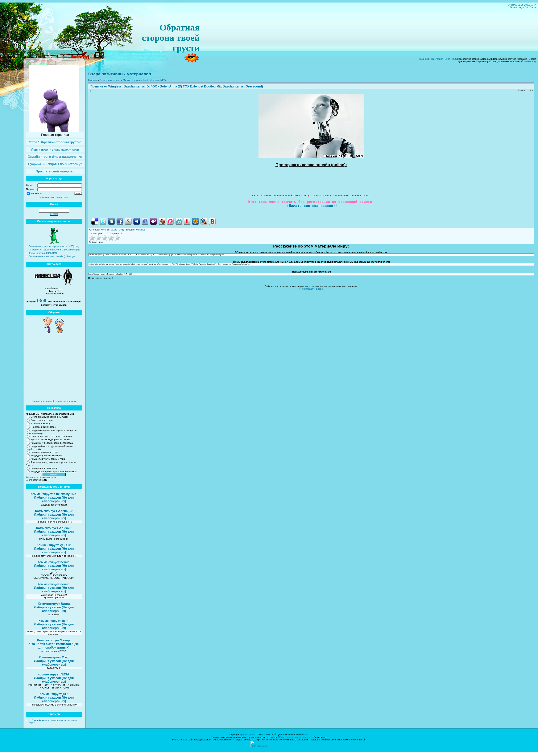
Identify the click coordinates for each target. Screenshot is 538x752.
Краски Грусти (247, 734)
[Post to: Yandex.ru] (187, 221)
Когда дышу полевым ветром (46, 455)
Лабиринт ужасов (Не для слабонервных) (54, 499)
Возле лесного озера (42, 420)
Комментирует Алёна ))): (54, 511)
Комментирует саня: (54, 620)
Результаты (32, 477)
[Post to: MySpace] (136, 221)
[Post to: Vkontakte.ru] (212, 221)
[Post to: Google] (128, 221)
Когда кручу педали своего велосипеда (52, 443)
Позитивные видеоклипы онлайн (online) (50, 256)
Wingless (115, 86)
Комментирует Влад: (54, 603)
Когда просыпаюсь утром (44, 452)
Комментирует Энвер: (54, 640)
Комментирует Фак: (54, 657)
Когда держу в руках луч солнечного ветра (53, 471)
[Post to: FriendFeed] (145, 221)
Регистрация (436, 59)
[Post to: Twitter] (103, 221)
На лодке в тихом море (43, 427)
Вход (447, 59)
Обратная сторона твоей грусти (295, 737)
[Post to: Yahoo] (153, 221)
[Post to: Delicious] (94, 221)
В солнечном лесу (40, 423)
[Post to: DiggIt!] (111, 221)
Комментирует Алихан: (54, 528)
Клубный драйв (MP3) (40, 253)
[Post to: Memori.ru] (170, 221)
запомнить (36, 193)
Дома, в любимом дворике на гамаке (50, 439)
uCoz (306, 734)
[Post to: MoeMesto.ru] (178, 221)
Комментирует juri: (54, 694)
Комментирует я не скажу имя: (54, 494)
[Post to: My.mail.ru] (195, 221)
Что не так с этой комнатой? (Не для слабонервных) (54, 645)
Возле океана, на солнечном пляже (50, 417)
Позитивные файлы (109, 80)
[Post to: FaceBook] (120, 221)
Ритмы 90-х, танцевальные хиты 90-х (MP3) (52, 249)
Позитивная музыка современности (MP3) (51, 246)
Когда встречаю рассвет (44, 468)
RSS (454, 59)
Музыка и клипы (131, 80)
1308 (41, 300)
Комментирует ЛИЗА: (54, 674)
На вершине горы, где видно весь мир (51, 436)
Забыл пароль (46, 197)
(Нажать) (531, 61)
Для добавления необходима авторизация (54, 401)
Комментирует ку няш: (54, 545)
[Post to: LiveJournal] (204, 221)
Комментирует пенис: (53, 562)
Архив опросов (48, 477)
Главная (423, 59)
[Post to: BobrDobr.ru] (162, 221)
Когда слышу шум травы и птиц (48, 459)
